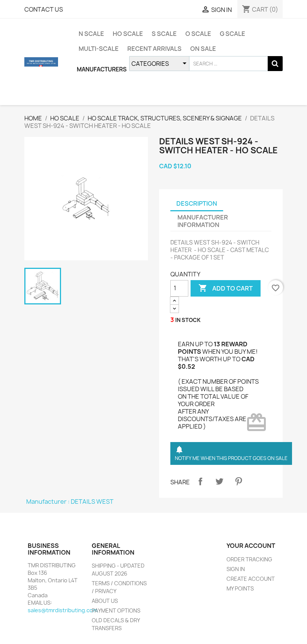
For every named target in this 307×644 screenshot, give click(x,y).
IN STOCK (188, 319)
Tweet (219, 481)
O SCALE (198, 34)
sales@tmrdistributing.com (62, 610)
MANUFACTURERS (102, 69)
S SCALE (164, 34)
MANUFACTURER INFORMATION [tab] (202, 221)
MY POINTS (240, 588)
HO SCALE (128, 34)
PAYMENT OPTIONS (116, 610)
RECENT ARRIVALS (154, 49)
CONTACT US (43, 9)
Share (200, 481)
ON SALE (203, 49)
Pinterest (238, 481)
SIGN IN (236, 569)
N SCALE (91, 34)
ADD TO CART (225, 287)
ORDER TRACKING (249, 559)
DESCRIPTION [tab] (196, 203)
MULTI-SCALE (99, 49)
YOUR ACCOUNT (251, 546)
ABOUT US (105, 600)
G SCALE (232, 34)
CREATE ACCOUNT (251, 578)
